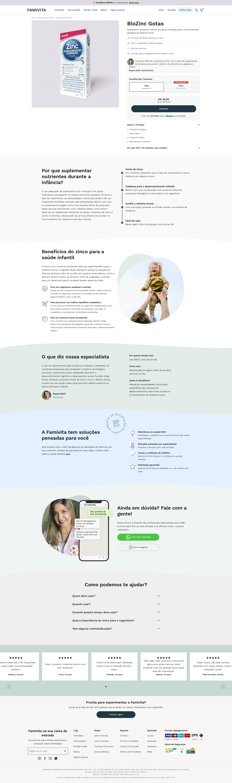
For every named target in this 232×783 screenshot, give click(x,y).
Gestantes (151, 746)
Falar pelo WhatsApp (141, 537)
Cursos (150, 736)
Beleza (77, 752)
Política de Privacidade (130, 752)
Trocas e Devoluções (129, 746)
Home (34, 18)
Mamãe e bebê (80, 746)
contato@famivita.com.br (129, 774)
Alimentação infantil (46, 18)
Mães (149, 752)
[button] (106, 686)
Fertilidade (78, 736)
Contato (123, 736)
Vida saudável (80, 741)
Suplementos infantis (64, 18)
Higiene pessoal (81, 757)
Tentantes (151, 741)
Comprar (163, 108)
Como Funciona (101, 741)
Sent (65, 751)
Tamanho (147, 79)
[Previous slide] (8, 686)
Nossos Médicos (101, 752)
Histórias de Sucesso (104, 746)
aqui (68, 454)
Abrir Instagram (140, 547)
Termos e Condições (129, 741)
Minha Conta (185, 10)
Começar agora (116, 715)
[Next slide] (223, 686)
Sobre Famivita (101, 736)
